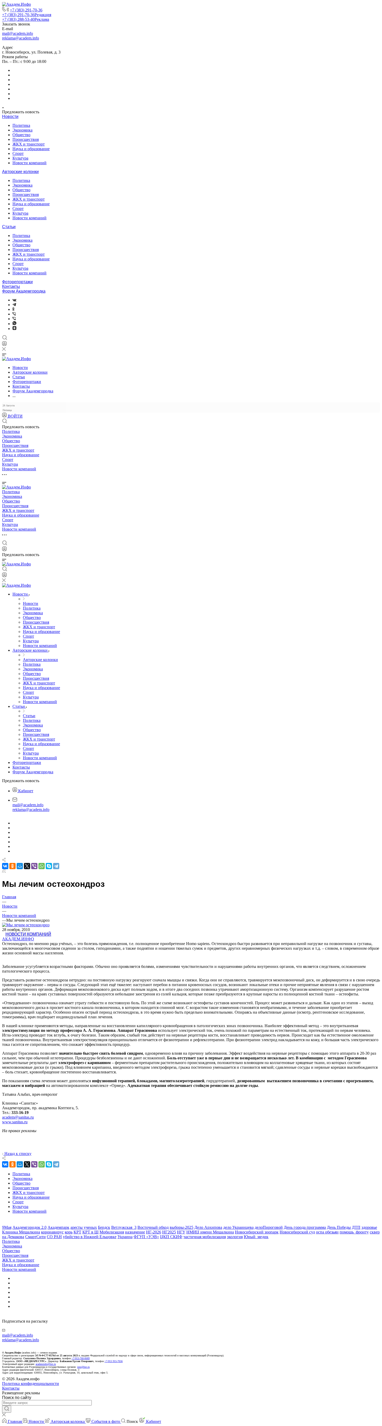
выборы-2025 (181, 1227)
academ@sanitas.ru (18, 1117)
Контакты (11, 286)
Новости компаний (29, 163)
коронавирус (52, 1232)
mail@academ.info (17, 33)
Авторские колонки (20, 171)
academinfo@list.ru (46, 1364)
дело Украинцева (238, 1227)
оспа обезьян (327, 1232)
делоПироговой (269, 1227)
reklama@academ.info (20, 38)
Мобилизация (112, 1232)
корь (69, 1232)
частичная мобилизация (204, 1236)
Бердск (104, 1227)
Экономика (22, 130)
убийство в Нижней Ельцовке (89, 1236)
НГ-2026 (153, 1232)
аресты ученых (83, 1227)
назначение (135, 1232)
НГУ (181, 1232)
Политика (21, 125)
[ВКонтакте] (14, 300)
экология (235, 1236)
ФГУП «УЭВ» (146, 1236)
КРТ (77, 1232)
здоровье (369, 1227)
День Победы (339, 1227)
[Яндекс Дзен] (14, 328)
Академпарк (58, 1227)
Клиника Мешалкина (21, 1232)
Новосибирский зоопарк (257, 1232)
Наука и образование (31, 149)
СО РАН (54, 1236)
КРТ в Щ (90, 1232)
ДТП (356, 1227)
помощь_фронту (354, 1232)
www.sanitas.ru (15, 1122)
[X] (27, 866)
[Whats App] (14, 323)
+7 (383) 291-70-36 (26, 10)
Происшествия (25, 139)
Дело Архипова (208, 1227)
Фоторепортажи (17, 282)
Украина (125, 1236)
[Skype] (49, 866)
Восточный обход (153, 1227)
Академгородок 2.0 (29, 1227)
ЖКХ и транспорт (28, 144)
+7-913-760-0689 (80, 1358)
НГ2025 (169, 1232)
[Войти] (4, 344)
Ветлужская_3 (123, 1227)
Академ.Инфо (18, 939)
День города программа (305, 1227)
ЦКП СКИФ (171, 1236)
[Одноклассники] (13, 309)
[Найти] (6, 1409)
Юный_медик (256, 1236)
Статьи (9, 227)
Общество (21, 135)
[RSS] (4, 871)
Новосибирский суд (297, 1232)
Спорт (18, 153)
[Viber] (14, 314)
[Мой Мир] (20, 866)
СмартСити (35, 1236)
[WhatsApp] (41, 866)
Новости (10, 116)
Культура (20, 158)
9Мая (6, 1227)
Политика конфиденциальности (30, 1383)
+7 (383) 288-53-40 (25, 19)
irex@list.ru (83, 1366)
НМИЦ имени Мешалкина (210, 1232)
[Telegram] (14, 304)
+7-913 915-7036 (113, 1361)
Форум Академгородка (23, 291)
